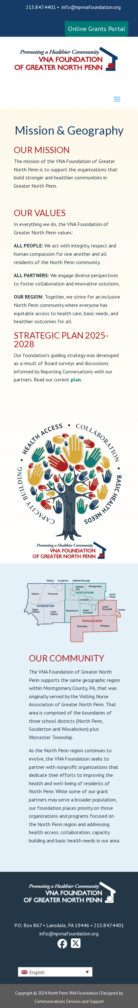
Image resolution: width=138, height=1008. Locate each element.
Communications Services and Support (69, 1001)
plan (76, 379)
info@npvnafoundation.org (91, 7)
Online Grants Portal (96, 29)
